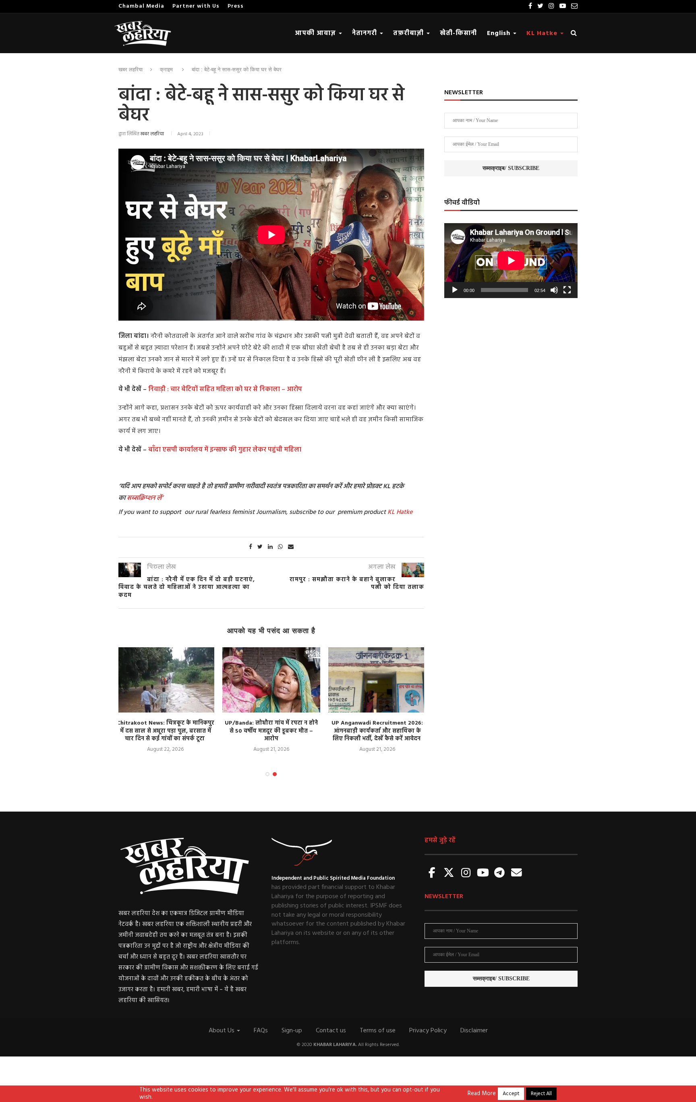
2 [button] (275, 774)
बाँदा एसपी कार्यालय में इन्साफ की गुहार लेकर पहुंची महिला (224, 450)
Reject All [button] (541, 1094)
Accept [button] (511, 1094)
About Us (222, 1030)
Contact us (331, 1030)
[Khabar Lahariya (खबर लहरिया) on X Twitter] (449, 873)
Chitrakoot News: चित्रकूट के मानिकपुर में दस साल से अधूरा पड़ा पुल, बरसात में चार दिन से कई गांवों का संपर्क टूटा (165, 731)
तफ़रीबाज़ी (409, 33)
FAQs (261, 1030)
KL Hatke (542, 33)
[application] (511, 260)
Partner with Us (196, 6)
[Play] (455, 290)
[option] (165, 700)
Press (236, 6)
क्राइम (166, 69)
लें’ (159, 498)
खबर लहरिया (130, 69)
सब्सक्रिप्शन (141, 498)
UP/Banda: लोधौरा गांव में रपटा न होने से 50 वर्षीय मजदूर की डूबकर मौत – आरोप (271, 731)
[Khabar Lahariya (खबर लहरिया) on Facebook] (432, 873)
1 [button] (267, 774)
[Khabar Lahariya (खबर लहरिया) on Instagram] (466, 873)
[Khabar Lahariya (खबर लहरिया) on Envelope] (516, 873)
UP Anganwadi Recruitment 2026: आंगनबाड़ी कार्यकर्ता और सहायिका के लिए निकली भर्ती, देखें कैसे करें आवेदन (377, 731)
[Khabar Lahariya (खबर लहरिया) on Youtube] (482, 873)
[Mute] (554, 290)
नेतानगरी (365, 33)
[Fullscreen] (567, 290)
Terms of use (378, 1030)
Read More (482, 1094)
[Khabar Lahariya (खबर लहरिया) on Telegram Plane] (499, 873)
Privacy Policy (428, 1030)
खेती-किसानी (458, 33)
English (499, 33)
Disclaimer (474, 1030)
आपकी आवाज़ (316, 33)
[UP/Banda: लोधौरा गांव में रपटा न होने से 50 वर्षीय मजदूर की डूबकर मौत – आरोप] (271, 680)
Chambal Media (141, 6)
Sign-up (292, 1030)
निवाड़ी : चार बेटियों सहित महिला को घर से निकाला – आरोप (225, 389)
